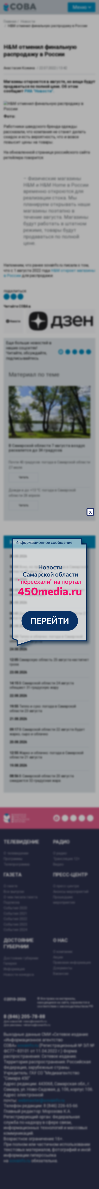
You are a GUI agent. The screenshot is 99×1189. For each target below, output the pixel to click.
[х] (49, 594)
